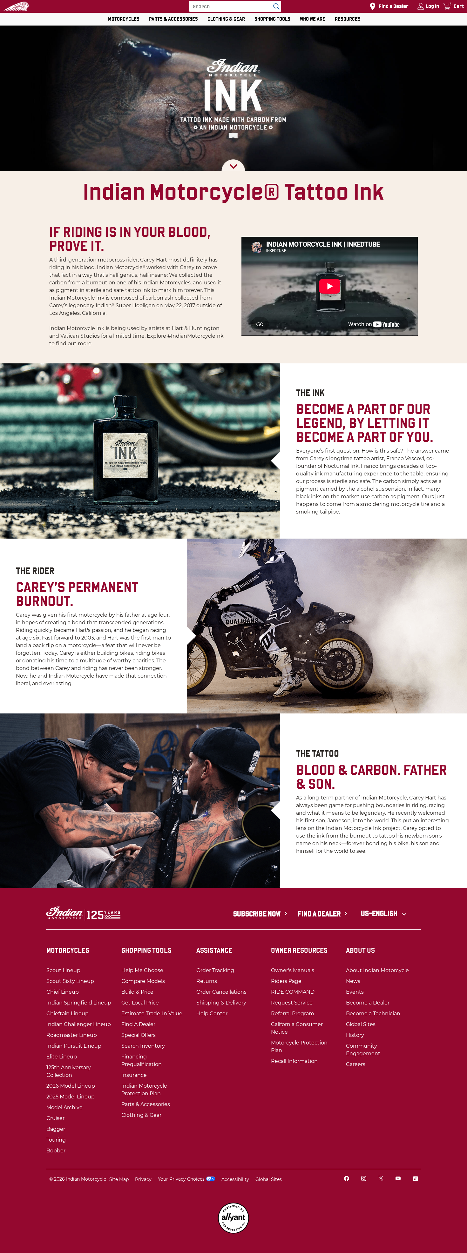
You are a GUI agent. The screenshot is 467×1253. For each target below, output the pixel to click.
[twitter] (380, 1179)
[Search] (274, 6)
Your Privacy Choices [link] (181, 1179)
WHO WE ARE (312, 19)
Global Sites (268, 1179)
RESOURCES (348, 19)
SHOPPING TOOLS (272, 19)
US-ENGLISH (380, 913)
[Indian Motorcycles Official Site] (16, 6)
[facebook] (346, 1179)
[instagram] (363, 1179)
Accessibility (235, 1179)
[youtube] (398, 1179)
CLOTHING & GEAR (226, 19)
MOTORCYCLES (123, 19)
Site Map (119, 1179)
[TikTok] (415, 1179)
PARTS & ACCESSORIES (173, 19)
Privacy (143, 1179)
